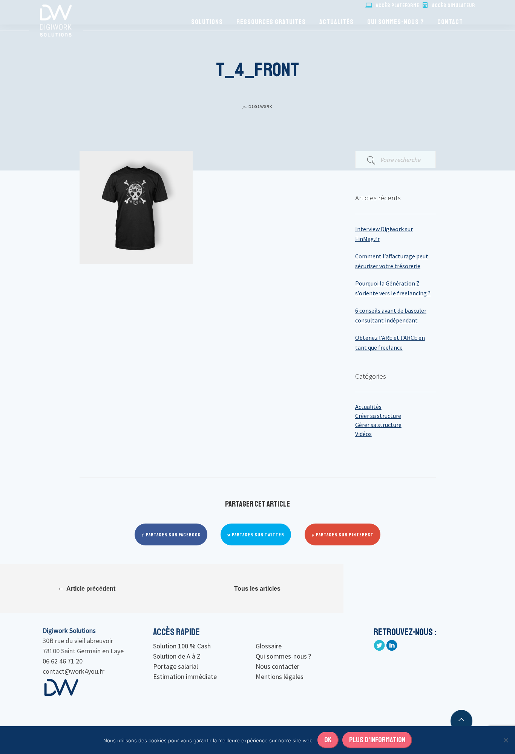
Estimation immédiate (185, 676)
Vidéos (363, 434)
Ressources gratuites (271, 22)
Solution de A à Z (177, 656)
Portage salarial (175, 666)
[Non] (505, 740)
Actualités (336, 22)
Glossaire (269, 646)
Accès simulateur (453, 5)
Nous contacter (277, 666)
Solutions (207, 22)
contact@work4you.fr (73, 671)
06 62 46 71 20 (63, 661)
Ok (328, 740)
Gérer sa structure (378, 424)
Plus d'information (377, 740)
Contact (450, 22)
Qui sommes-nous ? (395, 22)
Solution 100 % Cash (182, 646)
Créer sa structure (378, 415)
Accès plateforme (397, 5)
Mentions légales (279, 676)
